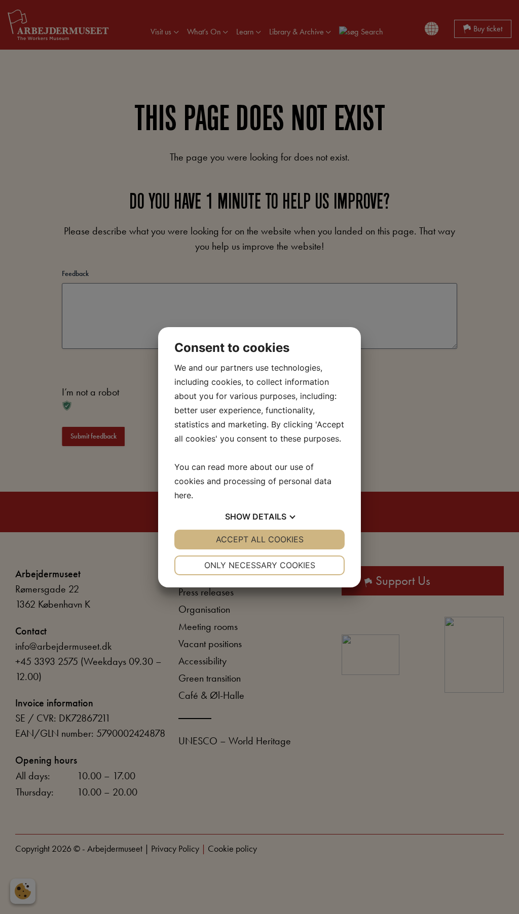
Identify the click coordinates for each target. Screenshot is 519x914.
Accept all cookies (260, 539)
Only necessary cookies (259, 565)
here (182, 495)
